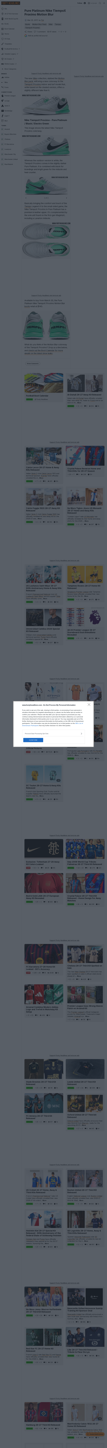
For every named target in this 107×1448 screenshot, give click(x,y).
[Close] (90, 705)
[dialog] (53, 724)
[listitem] (53, 734)
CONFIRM (33, 740)
